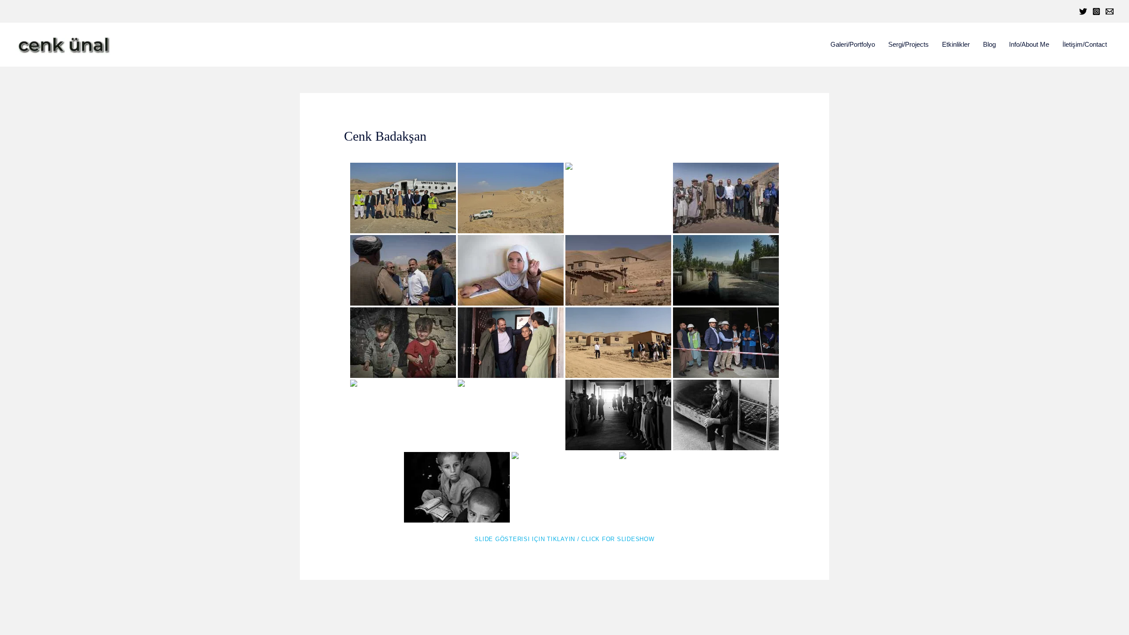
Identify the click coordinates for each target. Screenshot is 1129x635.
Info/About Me (1029, 44)
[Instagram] (1096, 11)
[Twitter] (1083, 11)
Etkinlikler (956, 44)
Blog (989, 44)
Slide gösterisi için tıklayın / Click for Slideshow (564, 539)
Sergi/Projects (908, 44)
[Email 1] (1110, 11)
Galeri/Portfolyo (852, 44)
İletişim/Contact (1084, 44)
